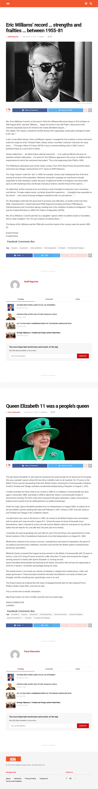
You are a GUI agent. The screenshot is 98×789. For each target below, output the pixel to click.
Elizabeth (15, 614)
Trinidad (62, 248)
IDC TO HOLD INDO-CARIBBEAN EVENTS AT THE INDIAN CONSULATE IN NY (44, 323)
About (8, 778)
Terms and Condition (14, 781)
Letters (41, 37)
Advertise (17, 778)
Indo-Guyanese (50, 248)
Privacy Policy (30, 778)
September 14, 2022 (29, 37)
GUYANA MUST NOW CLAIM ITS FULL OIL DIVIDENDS (36, 305)
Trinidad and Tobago (75, 248)
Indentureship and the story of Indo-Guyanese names (37, 314)
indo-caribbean (36, 248)
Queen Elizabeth (76, 614)
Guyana (14, 248)
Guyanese (24, 248)
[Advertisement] (49, 14)
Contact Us (44, 778)
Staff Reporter (13, 37)
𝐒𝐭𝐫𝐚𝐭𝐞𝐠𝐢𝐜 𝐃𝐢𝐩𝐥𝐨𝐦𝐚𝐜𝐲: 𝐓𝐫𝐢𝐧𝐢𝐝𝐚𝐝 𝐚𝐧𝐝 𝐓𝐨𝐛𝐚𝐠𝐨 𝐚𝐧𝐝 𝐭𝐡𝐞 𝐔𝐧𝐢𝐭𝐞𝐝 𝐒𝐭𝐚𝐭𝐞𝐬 (39, 333)
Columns (44, 412)
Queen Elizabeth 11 (14, 618)
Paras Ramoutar (14, 412)
